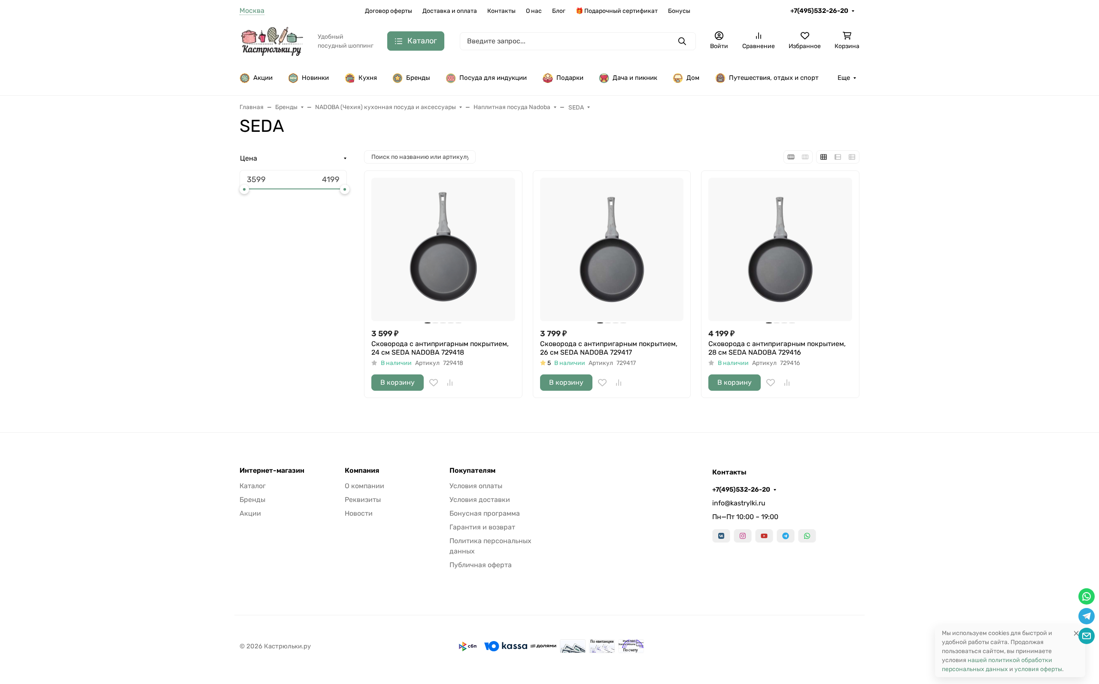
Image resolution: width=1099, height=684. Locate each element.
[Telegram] (786, 536)
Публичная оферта (480, 565)
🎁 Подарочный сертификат (617, 11)
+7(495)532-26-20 (819, 11)
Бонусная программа (484, 513)
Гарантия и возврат (482, 527)
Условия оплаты (475, 486)
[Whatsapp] (807, 536)
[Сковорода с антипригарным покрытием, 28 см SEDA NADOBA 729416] (780, 250)
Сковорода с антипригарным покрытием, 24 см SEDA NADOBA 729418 (440, 348)
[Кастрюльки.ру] (272, 40)
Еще (844, 78)
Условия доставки (479, 500)
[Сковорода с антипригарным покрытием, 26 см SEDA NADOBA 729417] (612, 250)
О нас (534, 11)
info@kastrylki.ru (738, 503)
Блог (558, 11)
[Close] (1076, 633)
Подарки (569, 78)
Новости (359, 513)
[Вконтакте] (721, 536)
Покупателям (472, 470)
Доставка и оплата (449, 11)
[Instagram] (743, 536)
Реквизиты (363, 500)
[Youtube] (764, 536)
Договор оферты (388, 11)
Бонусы (679, 11)
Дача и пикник (635, 78)
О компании (364, 486)
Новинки (315, 78)
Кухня (367, 78)
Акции (263, 78)
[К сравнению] (449, 382)
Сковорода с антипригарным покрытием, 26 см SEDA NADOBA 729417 (608, 348)
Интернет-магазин (272, 470)
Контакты (501, 11)
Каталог (253, 486)
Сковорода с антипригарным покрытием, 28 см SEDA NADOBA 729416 (777, 348)
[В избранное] (433, 382)
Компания (362, 470)
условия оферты (1038, 669)
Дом (692, 78)
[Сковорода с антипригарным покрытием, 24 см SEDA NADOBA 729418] (443, 250)
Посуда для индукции (493, 78)
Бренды (418, 78)
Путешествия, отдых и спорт (774, 78)
